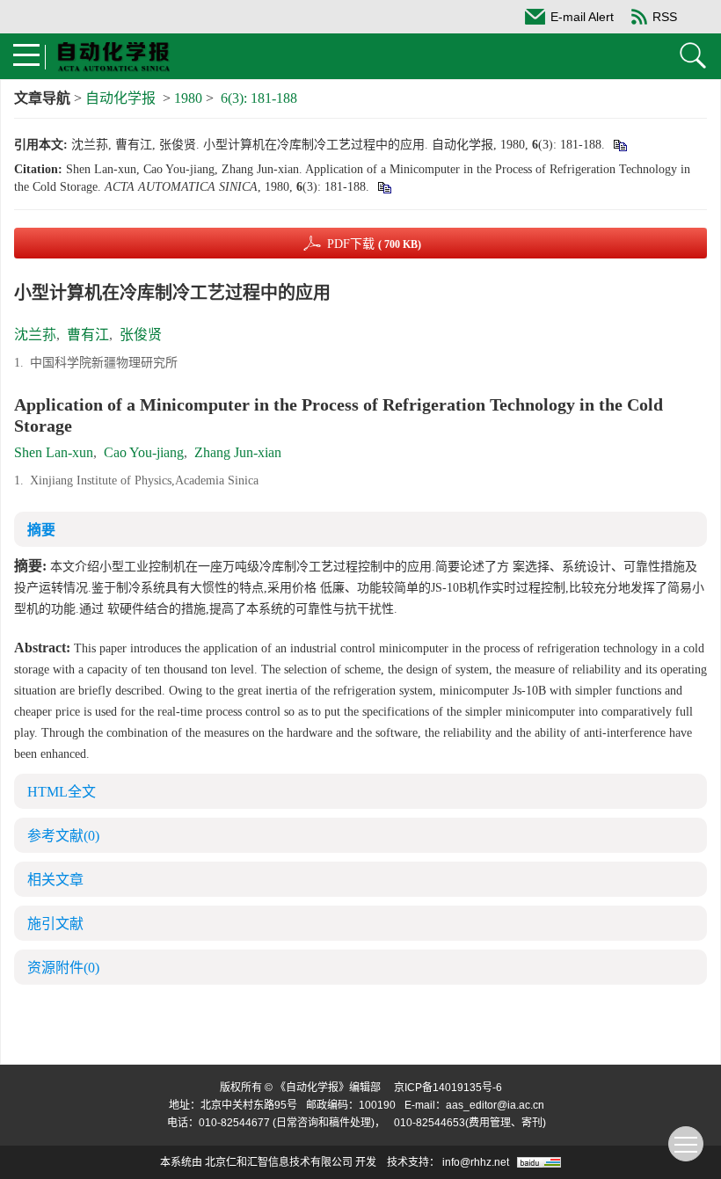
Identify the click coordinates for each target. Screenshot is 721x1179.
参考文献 (63, 835)
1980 (188, 98)
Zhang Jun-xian (237, 452)
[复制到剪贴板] (619, 144)
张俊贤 (141, 334)
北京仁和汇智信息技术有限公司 (279, 1162)
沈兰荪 (35, 334)
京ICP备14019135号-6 (448, 1087)
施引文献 (55, 923)
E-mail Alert (582, 17)
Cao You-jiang (144, 452)
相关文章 (55, 879)
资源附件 (63, 967)
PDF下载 (374, 244)
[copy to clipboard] (384, 186)
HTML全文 (61, 791)
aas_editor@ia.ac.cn (495, 1105)
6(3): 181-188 (259, 98)
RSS (664, 17)
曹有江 (88, 334)
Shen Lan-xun (53, 452)
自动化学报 (120, 98)
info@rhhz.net (475, 1162)
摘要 (41, 529)
